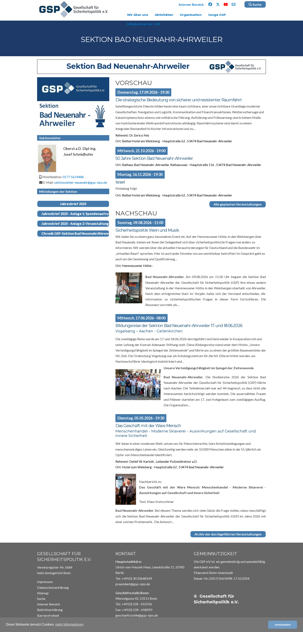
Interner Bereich (191, 4)
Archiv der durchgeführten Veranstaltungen (228, 534)
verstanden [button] (283, 624)
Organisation (191, 15)
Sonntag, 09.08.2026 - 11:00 (140, 222)
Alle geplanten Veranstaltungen (238, 204)
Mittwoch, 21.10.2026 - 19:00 (141, 150)
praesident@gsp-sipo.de (132, 584)
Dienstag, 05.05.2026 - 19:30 (140, 418)
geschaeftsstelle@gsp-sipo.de (136, 615)
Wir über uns (137, 15)
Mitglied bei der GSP (144, 24)
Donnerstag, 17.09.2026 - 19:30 (143, 92)
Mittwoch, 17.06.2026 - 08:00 (141, 318)
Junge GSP (217, 15)
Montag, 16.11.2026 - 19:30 (140, 174)
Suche (257, 4)
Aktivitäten (164, 15)
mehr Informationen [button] (69, 624)
